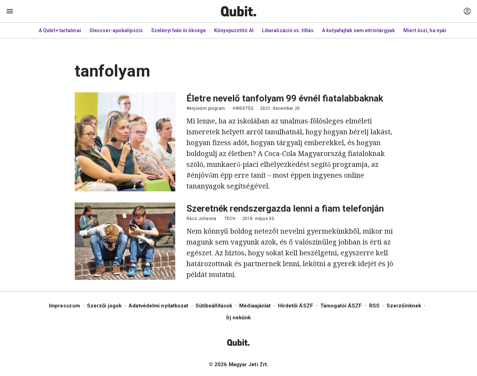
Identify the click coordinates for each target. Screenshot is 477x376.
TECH (230, 218)
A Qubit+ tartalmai (60, 30)
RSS (374, 306)
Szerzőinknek (404, 306)
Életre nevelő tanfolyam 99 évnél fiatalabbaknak (284, 98)
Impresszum (64, 306)
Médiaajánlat (255, 306)
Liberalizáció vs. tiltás (288, 30)
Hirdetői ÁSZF (295, 306)
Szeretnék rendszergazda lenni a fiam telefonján (285, 208)
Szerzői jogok (104, 306)
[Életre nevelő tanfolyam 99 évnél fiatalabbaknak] (125, 141)
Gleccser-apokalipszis (116, 30)
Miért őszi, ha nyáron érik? (434, 30)
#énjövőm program (205, 108)
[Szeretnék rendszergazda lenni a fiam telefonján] (125, 241)
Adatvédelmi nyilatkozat (158, 306)
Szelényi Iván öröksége (178, 30)
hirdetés (243, 108)
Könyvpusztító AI (234, 30)
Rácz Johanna (201, 218)
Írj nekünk (238, 317)
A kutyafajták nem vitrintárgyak (358, 30)
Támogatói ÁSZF (341, 306)
